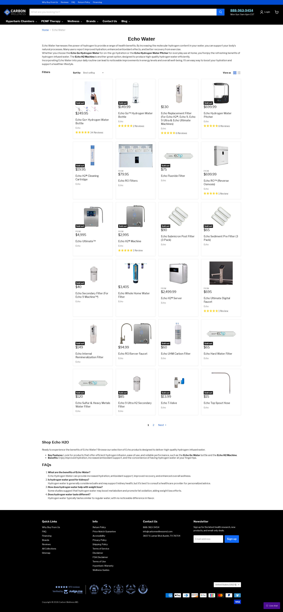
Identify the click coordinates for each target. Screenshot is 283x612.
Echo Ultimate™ (85, 241)
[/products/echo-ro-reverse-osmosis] (221, 155)
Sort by (76, 73)
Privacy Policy (100, 540)
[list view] (239, 73)
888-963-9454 (241, 10)
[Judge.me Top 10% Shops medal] (143, 589)
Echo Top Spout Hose (217, 403)
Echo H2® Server (171, 298)
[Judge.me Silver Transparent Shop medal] (106, 589)
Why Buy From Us (50, 2)
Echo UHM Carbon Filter (176, 353)
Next (161, 425)
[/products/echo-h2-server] (178, 273)
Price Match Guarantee (104, 531)
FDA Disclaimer (100, 557)
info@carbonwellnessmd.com (157, 531)
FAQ (73, 2)
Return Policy (84, 2)
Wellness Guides (101, 570)
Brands (91, 21)
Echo (77, 128)
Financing (97, 2)
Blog (124, 21)
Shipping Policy (100, 544)
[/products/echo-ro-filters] (135, 155)
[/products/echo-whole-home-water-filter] (135, 273)
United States (226, 584)
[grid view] (235, 73)
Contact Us (110, 21)
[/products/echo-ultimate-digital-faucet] (221, 273)
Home (45, 30)
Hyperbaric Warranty (103, 565)
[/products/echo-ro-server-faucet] (135, 333)
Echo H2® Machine (129, 241)
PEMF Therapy (51, 21)
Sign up (232, 538)
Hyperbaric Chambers (20, 21)
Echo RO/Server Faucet (132, 353)
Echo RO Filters (128, 180)
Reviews (65, 2)
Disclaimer (98, 553)
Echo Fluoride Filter (173, 175)
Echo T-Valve (169, 403)
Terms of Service (101, 548)
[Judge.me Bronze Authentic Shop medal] (130, 589)
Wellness (73, 21)
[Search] (220, 12)
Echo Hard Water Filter (218, 353)
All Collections (49, 548)
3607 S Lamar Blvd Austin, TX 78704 (161, 536)
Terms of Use (99, 561)
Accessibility (99, 536)
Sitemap (46, 553)
